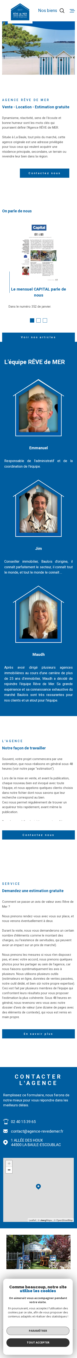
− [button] (9, 1170)
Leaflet (32, 1220)
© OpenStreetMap (63, 1220)
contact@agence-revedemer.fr (37, 1131)
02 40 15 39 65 (23, 1121)
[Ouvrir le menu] (72, 10)
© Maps (45, 1220)
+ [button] (9, 1163)
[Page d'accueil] (20, 11)
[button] (32, 320)
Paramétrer (38, 1331)
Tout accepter (38, 1342)
